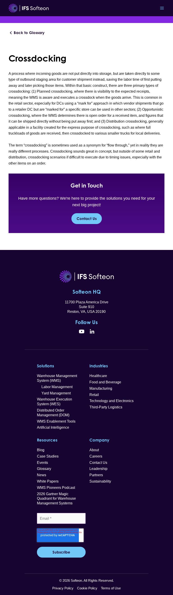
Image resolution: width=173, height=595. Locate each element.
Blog (40, 450)
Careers (95, 456)
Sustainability (100, 481)
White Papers (48, 481)
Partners (96, 475)
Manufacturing (100, 388)
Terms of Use (111, 588)
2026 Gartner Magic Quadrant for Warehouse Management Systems (56, 498)
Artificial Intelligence (53, 427)
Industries (98, 365)
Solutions (45, 365)
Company (99, 439)
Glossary (44, 469)
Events (42, 463)
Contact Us (87, 218)
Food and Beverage (105, 382)
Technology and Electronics (111, 401)
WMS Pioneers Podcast (56, 488)
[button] (27, 32)
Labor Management (55, 387)
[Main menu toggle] (162, 8)
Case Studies (48, 456)
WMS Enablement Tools (56, 421)
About (94, 450)
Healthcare (98, 376)
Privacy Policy (62, 588)
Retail (94, 395)
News (41, 475)
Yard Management (54, 393)
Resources (47, 439)
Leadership (98, 469)
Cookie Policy (87, 588)
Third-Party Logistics (105, 407)
